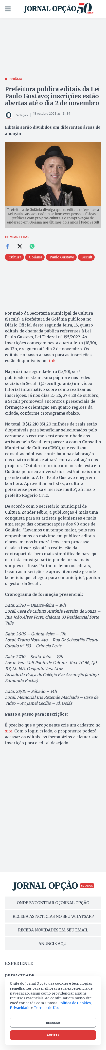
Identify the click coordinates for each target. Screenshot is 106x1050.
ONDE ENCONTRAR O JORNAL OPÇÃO (53, 902)
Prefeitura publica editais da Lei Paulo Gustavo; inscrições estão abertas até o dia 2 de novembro (52, 96)
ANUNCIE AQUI (53, 943)
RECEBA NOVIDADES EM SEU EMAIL (53, 929)
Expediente (19, 963)
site (8, 730)
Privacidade (20, 975)
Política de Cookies (74, 1003)
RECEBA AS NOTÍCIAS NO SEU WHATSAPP (53, 916)
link (51, 360)
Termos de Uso (46, 1007)
